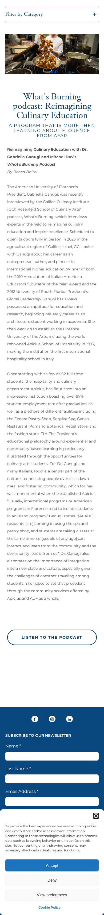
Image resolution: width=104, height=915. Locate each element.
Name (13, 746)
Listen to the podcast (52, 637)
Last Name (18, 768)
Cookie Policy (49, 907)
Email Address (21, 791)
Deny (52, 880)
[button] (96, 816)
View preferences (52, 895)
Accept (52, 865)
